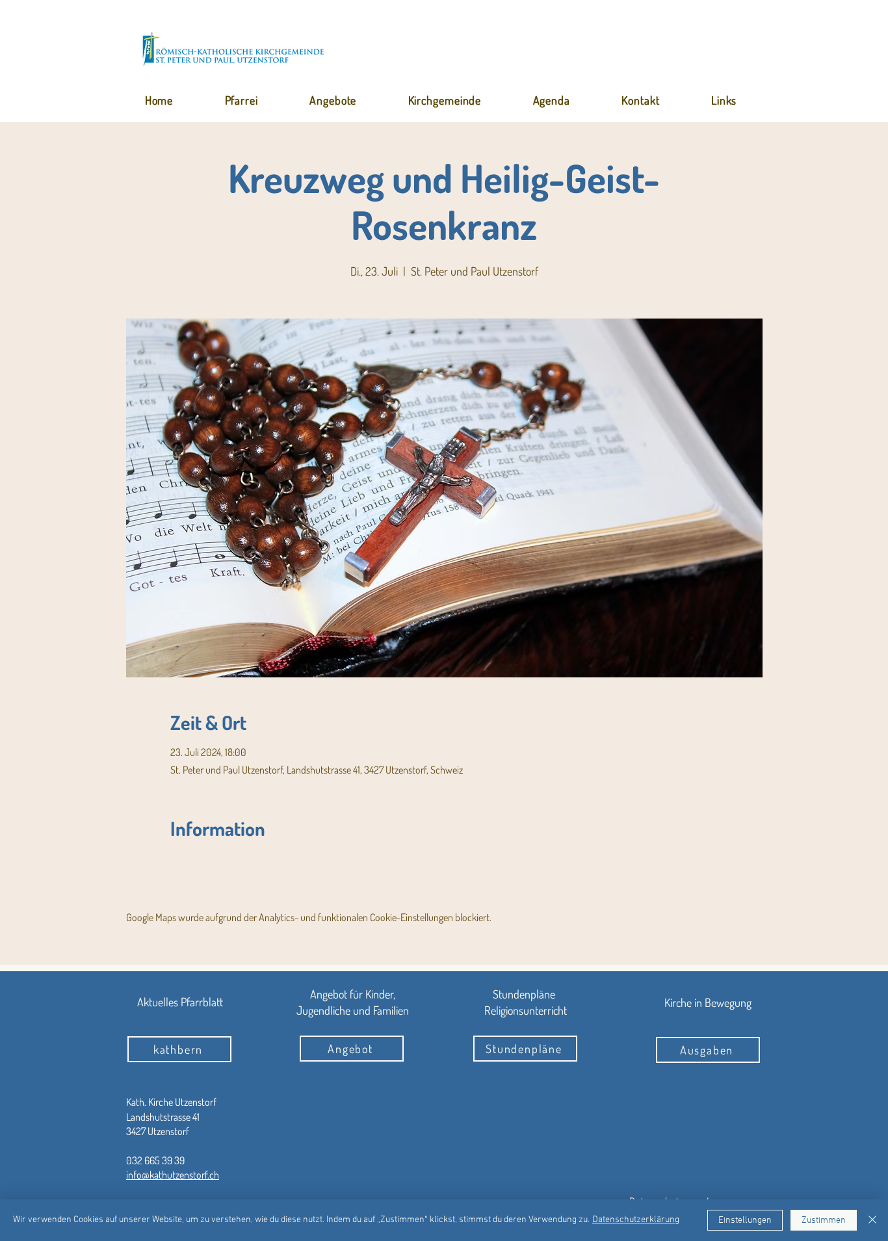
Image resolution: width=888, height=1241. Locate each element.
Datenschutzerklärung (635, 1219)
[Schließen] (872, 1220)
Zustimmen (824, 1220)
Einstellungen (745, 1220)
